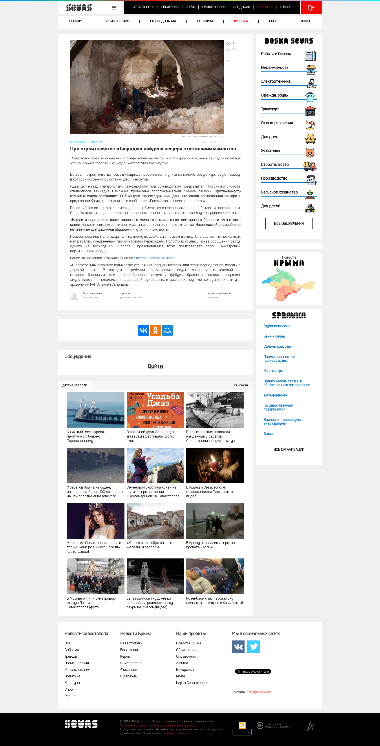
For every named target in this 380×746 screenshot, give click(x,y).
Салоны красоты (277, 346)
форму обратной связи (176, 733)
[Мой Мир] (167, 330)
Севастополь (143, 7)
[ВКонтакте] (143, 330)
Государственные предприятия (278, 407)
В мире (285, 7)
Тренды (71, 656)
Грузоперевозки (277, 326)
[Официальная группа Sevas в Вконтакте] (238, 646)
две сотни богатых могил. (155, 258)
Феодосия (241, 7)
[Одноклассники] (155, 330)
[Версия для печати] (233, 60)
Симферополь (213, 7)
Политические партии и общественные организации (287, 383)
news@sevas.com (259, 692)
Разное (305, 21)
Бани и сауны (274, 336)
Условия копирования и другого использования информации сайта (158, 725)
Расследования (163, 21)
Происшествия (117, 21)
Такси (268, 434)
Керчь (190, 7)
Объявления (186, 650)
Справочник (186, 656)
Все (68, 643)
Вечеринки (185, 670)
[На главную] (76, 7)
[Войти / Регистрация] (311, 7)
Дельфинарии (275, 395)
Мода (180, 676)
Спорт (274, 21)
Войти (155, 367)
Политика (205, 21)
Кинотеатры (273, 371)
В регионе (265, 7)
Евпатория (170, 7)
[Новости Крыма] (289, 284)
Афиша (182, 663)
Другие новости (74, 385)
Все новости (241, 385)
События (76, 21)
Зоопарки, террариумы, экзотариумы (283, 422)
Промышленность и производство (279, 359)
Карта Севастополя (192, 683)
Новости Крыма (188, 643)
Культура (241, 21)
